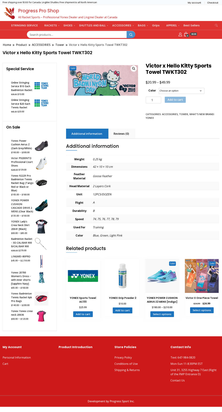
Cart (5, 364)
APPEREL (171, 25)
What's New (197, 114)
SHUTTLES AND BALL (92, 25)
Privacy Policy (123, 357)
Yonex (150, 117)
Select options (162, 314)
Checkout (212, 2)
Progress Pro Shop (38, 11)
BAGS (142, 25)
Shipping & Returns (127, 370)
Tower (183, 114)
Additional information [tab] (86, 134)
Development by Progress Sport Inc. (111, 401)
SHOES (67, 25)
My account (194, 2)
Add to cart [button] (83, 314)
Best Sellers (191, 25)
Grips (156, 25)
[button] (134, 68)
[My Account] (180, 34)
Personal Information (17, 357)
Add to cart (175, 100)
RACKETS (50, 25)
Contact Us (177, 380)
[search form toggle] (216, 25)
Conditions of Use (126, 364)
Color (152, 90)
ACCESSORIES (121, 25)
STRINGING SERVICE (24, 25)
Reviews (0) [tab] (121, 134)
